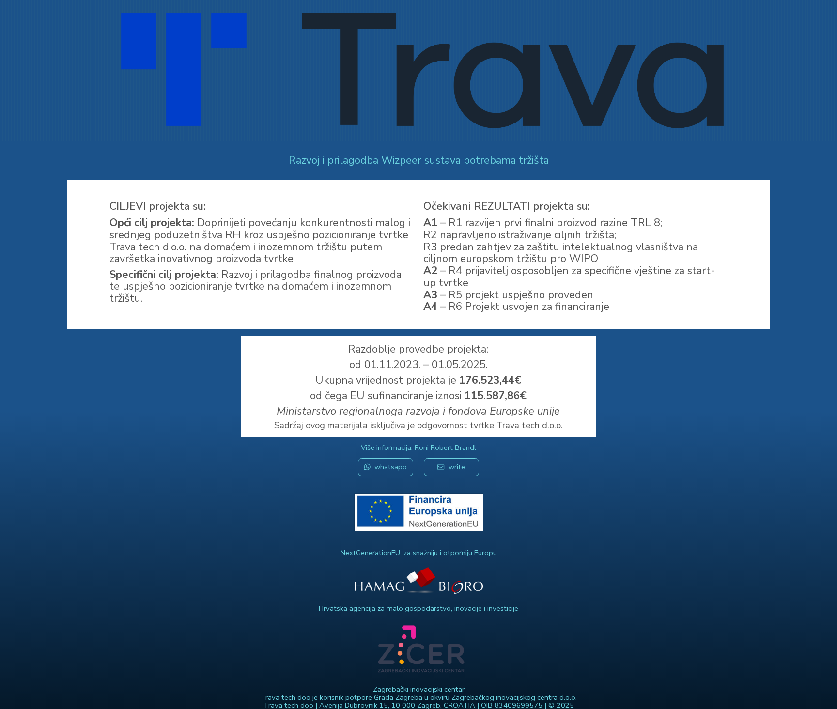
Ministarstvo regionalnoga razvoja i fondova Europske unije (418, 411)
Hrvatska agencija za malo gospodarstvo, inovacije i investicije (418, 608)
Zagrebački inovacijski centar (419, 689)
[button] (385, 467)
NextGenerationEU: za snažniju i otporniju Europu (419, 552)
